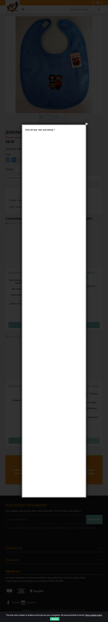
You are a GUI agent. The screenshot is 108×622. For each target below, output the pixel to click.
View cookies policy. (93, 615)
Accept (55, 619)
